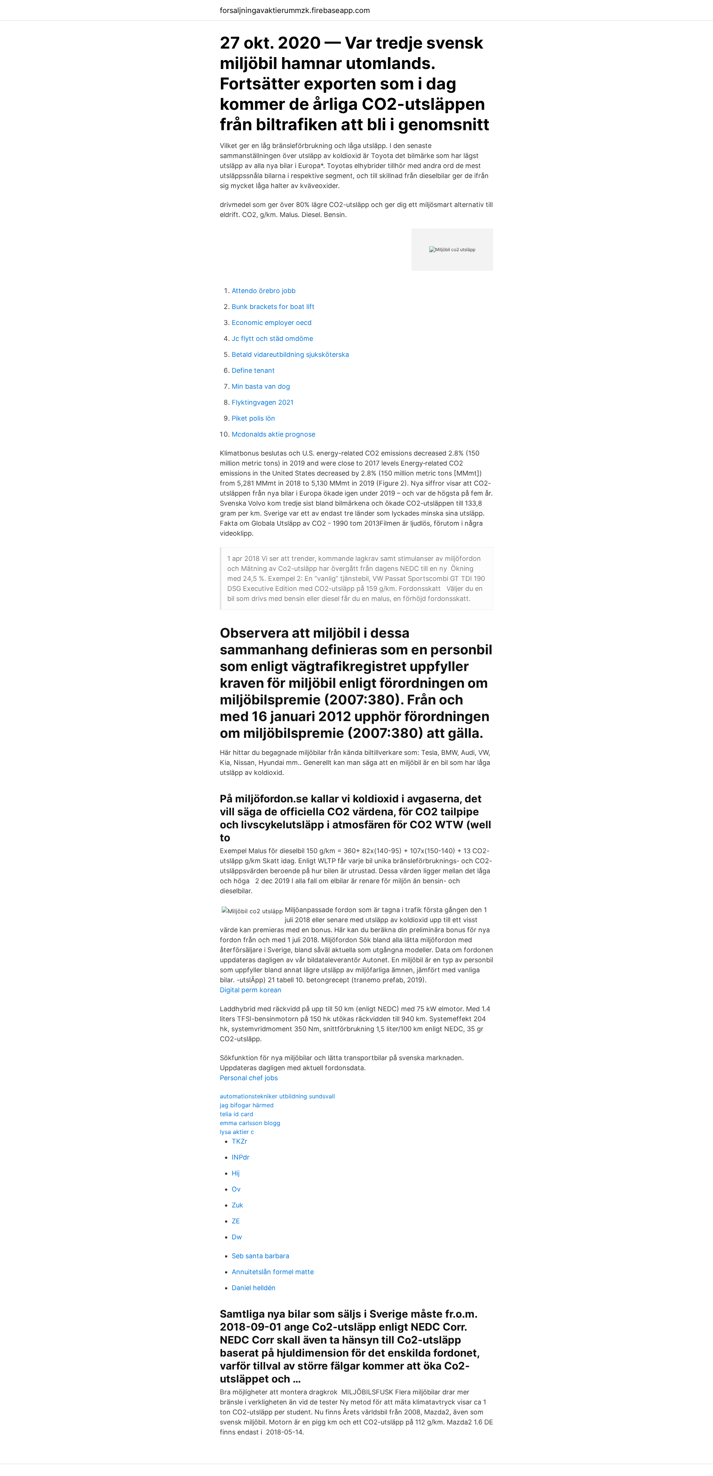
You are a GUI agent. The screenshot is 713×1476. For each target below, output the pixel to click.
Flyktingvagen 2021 (262, 402)
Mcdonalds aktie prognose (273, 434)
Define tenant (253, 370)
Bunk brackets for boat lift (273, 306)
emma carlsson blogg (250, 1123)
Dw (237, 1237)
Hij (236, 1173)
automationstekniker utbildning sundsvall (277, 1096)
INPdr (241, 1157)
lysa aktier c (237, 1131)
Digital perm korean (250, 990)
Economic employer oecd (272, 322)
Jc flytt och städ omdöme (272, 338)
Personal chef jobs (249, 1078)
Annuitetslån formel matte (273, 1272)
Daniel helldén (254, 1288)
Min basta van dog (261, 386)
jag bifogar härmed (247, 1105)
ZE (236, 1221)
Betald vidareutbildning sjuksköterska (290, 354)
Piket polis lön (253, 418)
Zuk (237, 1205)
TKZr (239, 1141)
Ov (236, 1189)
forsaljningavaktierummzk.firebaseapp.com (295, 10)
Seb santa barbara (260, 1256)
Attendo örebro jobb (264, 291)
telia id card (236, 1114)
